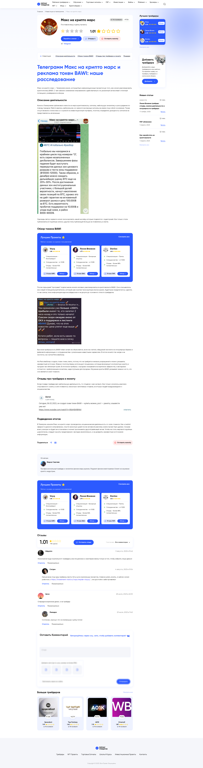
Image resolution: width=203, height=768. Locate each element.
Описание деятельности (65, 56)
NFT (53, 6)
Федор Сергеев (53, 462)
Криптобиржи (74, 6)
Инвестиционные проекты (125, 754)
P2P (107, 2)
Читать (163, 112)
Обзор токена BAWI (85, 56)
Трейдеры (60, 754)
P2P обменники (146, 122)
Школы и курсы (105, 754)
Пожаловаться (53, 563)
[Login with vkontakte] (128, 635)
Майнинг (141, 2)
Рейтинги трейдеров (60, 2)
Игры (62, 6)
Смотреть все (124, 237)
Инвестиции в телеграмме (54, 11)
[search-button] (164, 4)
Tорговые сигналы (88, 754)
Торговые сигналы (93, 2)
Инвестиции (118, 2)
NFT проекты (73, 754)
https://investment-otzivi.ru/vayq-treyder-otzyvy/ (70, 579)
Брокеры (153, 2)
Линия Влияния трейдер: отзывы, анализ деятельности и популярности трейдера (152, 106)
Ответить (41, 563)
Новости (143, 100)
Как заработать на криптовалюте (147, 136)
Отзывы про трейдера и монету (108, 56)
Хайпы (130, 2)
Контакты (143, 754)
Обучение (77, 2)
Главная (40, 11)
